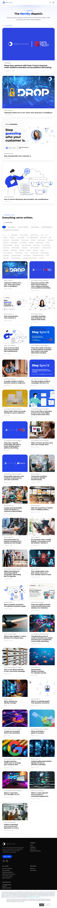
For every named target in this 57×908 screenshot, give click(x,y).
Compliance (12, 237)
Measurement (14, 250)
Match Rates (5, 250)
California (5, 237)
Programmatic (6, 255)
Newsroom (32, 868)
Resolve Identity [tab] (35, 227)
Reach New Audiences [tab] (47, 227)
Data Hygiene (50, 240)
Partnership (35, 250)
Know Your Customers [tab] (23, 227)
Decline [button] (47, 904)
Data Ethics (33, 240)
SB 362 (47, 255)
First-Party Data (36, 245)
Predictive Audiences (7, 252)
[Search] (50, 2)
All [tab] (4, 227)
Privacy (26, 252)
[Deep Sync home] (7, 2)
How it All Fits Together (7, 875)
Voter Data (41, 258)
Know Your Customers (34, 247)
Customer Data (43, 237)
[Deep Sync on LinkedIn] (3, 861)
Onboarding (21, 250)
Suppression (6, 258)
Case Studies (33, 870)
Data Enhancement (15, 240)
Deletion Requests (40, 242)
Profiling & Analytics (45, 252)
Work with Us (33, 849)
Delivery (47, 242)
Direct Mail (17, 245)
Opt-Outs (29, 250)
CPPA (42, 235)
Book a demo (7, 856)
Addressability (14, 235)
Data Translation (23, 242)
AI (8, 235)
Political (42, 250)
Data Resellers (14, 242)
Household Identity (46, 245)
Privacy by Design (34, 252)
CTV (46, 235)
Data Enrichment (24, 240)
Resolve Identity (27, 255)
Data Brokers (6, 240)
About (31, 845)
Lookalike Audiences (46, 247)
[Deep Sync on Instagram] (7, 861)
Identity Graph (6, 247)
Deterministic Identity (7, 245)
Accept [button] (41, 904)
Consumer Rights (20, 237)
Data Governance (41, 240)
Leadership (32, 847)
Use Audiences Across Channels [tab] (10, 230)
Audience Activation (24, 235)
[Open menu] (53, 2)
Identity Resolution (15, 247)
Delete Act (31, 242)
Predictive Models (18, 252)
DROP (50, 237)
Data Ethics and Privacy (35, 850)
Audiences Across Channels (8, 874)
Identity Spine (25, 247)
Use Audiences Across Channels (30, 258)
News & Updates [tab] (11, 227)
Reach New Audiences (16, 255)
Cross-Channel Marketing (32, 237)
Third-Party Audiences (16, 258)
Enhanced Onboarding (26, 245)
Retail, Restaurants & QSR (38, 255)
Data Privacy (5, 242)
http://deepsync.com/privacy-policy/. (33, 897)
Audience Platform (34, 235)
